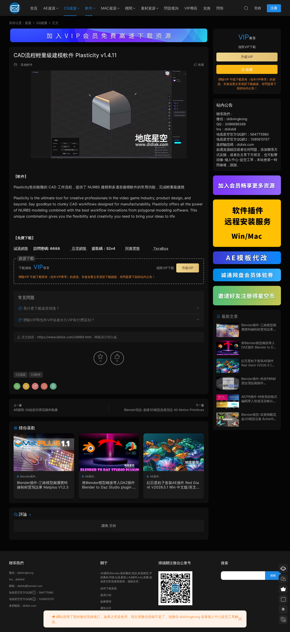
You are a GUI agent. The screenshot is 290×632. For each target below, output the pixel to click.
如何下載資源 (108, 588)
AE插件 (89, 476)
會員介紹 (105, 595)
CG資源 (70, 8)
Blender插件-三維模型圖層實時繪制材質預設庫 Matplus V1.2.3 (42, 484)
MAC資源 (108, 8)
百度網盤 (78, 248)
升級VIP (187, 268)
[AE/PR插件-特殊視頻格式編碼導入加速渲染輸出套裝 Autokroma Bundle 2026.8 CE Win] (227, 401)
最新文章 (229, 316)
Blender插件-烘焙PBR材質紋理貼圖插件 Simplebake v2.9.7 (258, 383)
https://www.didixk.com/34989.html (64, 337)
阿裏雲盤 (132, 248)
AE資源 (49, 8)
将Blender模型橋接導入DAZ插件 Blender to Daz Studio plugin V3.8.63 (108, 484)
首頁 (33, 8)
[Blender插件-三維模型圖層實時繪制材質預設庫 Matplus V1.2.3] (44, 452)
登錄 (112, 525)
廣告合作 (105, 608)
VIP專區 (190, 8)
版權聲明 (105, 601)
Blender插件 (27, 476)
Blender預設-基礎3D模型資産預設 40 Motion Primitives (164, 410)
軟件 (88, 8)
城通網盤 (21, 248)
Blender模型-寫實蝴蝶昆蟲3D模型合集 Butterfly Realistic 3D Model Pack (259, 419)
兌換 (206, 8)
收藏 (249, 69)
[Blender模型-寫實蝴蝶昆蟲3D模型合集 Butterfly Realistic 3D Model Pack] (227, 419)
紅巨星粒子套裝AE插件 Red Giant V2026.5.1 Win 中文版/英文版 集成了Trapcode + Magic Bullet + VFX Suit (173, 484)
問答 (220, 8)
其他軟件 (26, 64)
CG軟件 (36, 374)
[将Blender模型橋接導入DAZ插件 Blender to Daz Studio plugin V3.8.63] (109, 452)
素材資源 (148, 8)
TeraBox (160, 248)
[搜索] (246, 8)
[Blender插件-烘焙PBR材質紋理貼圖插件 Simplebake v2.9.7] (227, 384)
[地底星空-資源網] (14, 8)
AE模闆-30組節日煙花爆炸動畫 (36, 410)
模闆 (128, 8)
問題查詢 (171, 8)
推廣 (201, 64)
